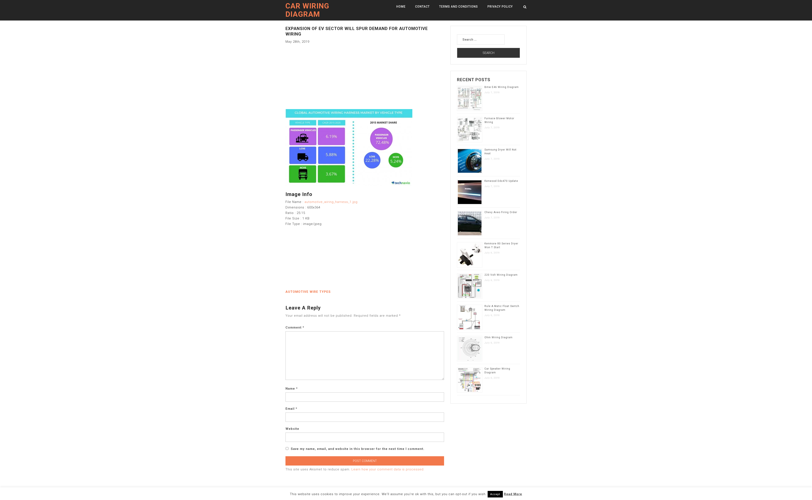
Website (292, 429)
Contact (422, 6)
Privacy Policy (500, 6)
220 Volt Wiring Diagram (501, 274)
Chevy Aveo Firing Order (500, 212)
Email (291, 409)
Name (291, 388)
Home (401, 6)
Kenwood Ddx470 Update (501, 180)
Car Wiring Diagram (307, 10)
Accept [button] (495, 494)
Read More (513, 494)
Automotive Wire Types (308, 292)
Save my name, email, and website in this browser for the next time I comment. (357, 449)
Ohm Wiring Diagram (498, 337)
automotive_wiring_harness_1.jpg (331, 202)
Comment (294, 327)
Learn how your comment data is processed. (388, 469)
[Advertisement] (364, 74)
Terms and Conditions (458, 6)
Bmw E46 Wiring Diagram (501, 87)
